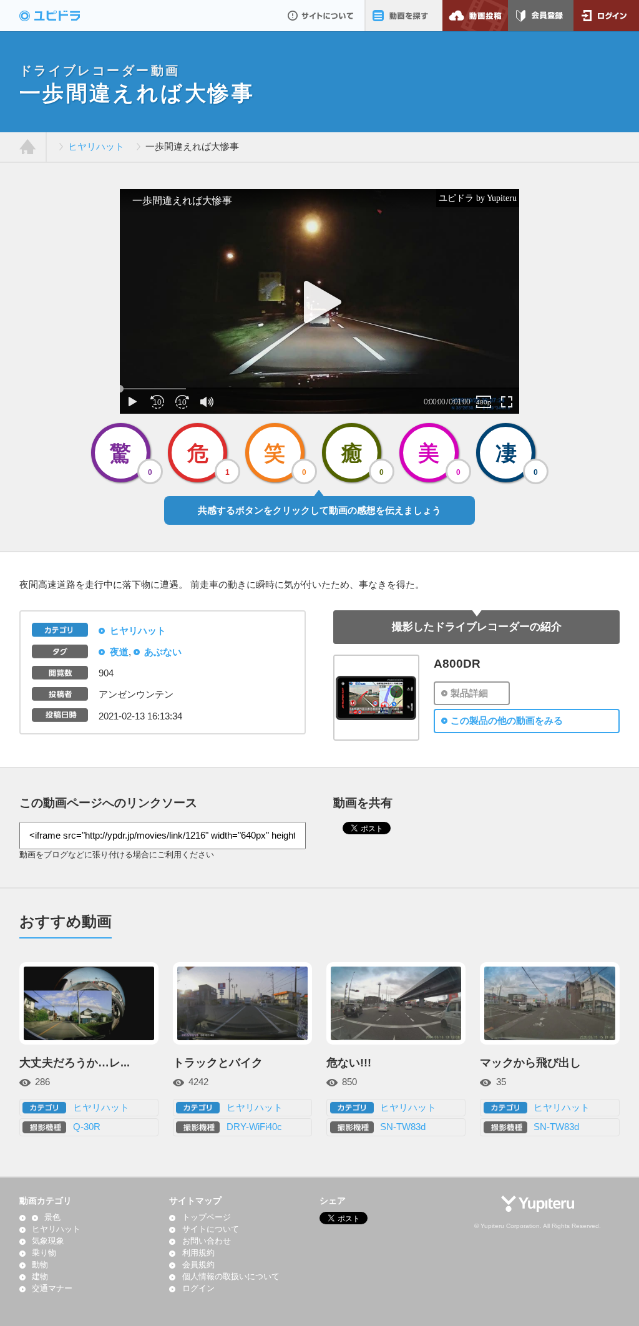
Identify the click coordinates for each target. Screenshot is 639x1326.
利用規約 (198, 1253)
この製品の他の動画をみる (507, 721)
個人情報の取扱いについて (230, 1276)
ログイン (606, 15)
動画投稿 (475, 15)
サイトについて (320, 15)
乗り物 (44, 1253)
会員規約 (198, 1264)
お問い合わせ (206, 1241)
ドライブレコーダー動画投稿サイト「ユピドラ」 (63, 15)
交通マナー (52, 1288)
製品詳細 (469, 693)
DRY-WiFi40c (254, 1127)
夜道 (119, 652)
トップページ (206, 1217)
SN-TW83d (403, 1127)
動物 (40, 1264)
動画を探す (403, 15)
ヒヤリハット (96, 147)
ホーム (27, 147)
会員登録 (540, 15)
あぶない (163, 652)
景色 (52, 1217)
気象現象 (48, 1241)
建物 (40, 1276)
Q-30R (86, 1127)
